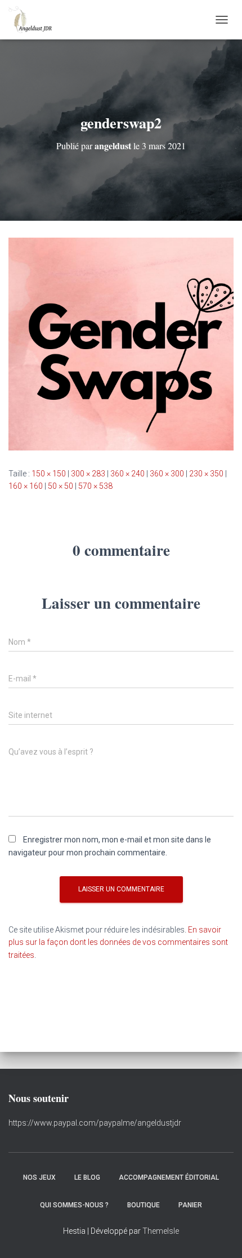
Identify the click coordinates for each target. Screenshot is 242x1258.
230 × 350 (206, 473)
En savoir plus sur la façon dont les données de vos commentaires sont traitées (118, 942)
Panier (190, 1205)
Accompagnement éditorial (169, 1177)
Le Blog (87, 1177)
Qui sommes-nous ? (74, 1205)
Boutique (143, 1205)
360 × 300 (167, 473)
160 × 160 (25, 485)
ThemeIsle (160, 1230)
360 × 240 (127, 473)
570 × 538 (95, 485)
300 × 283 (88, 473)
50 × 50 (60, 485)
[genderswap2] (121, 343)
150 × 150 (49, 473)
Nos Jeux (39, 1177)
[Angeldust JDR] (34, 20)
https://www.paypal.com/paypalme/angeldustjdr (94, 1122)
